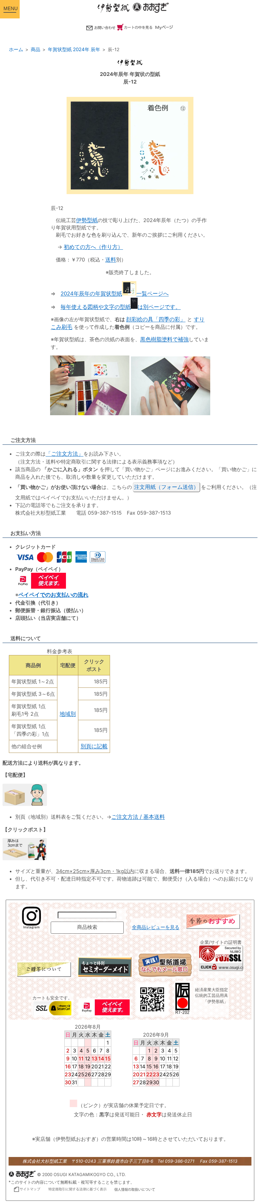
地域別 (68, 714)
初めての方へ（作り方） (93, 247)
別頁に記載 (94, 746)
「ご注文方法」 (64, 453)
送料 (110, 259)
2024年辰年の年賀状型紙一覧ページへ (115, 293)
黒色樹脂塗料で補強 (164, 339)
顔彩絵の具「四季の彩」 (155, 319)
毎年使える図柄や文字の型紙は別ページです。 (121, 307)
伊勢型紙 (87, 220)
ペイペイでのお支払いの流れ (53, 595)
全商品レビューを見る (155, 927)
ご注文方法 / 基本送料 (138, 817)
